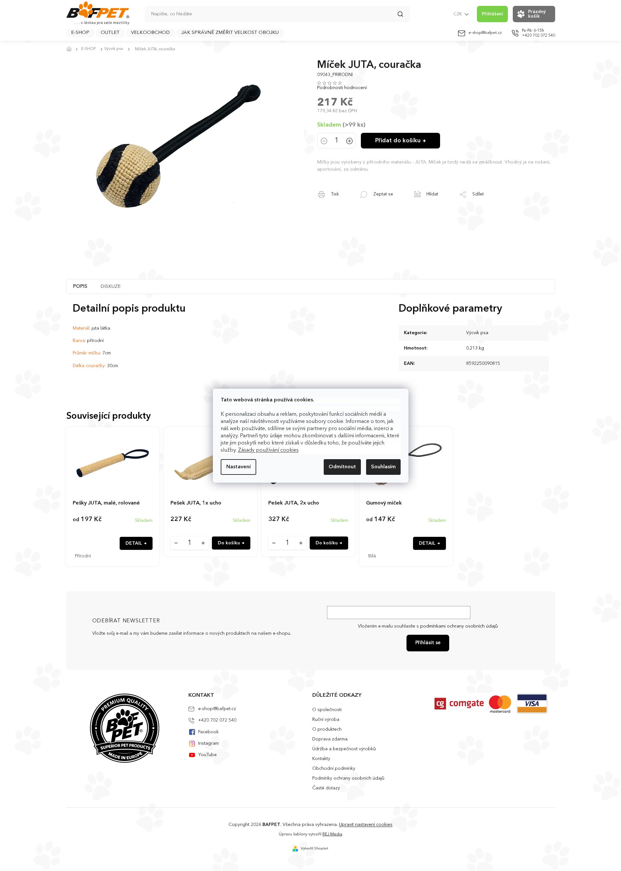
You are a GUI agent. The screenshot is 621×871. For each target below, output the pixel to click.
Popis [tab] (80, 286)
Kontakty (321, 758)
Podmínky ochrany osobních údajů (348, 778)
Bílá (372, 556)
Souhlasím (383, 467)
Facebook (208, 732)
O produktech (327, 729)
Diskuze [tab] (110, 286)
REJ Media (332, 834)
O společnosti (327, 710)
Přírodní (83, 556)
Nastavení (238, 467)
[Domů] (71, 49)
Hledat (403, 16)
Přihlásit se (427, 643)
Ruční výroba (325, 719)
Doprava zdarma (329, 739)
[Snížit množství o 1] (324, 142)
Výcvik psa (477, 333)
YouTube (207, 755)
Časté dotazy (326, 788)
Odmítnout (342, 467)
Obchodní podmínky (333, 768)
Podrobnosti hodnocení (342, 88)
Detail (134, 543)
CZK (458, 14)
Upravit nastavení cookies (365, 824)
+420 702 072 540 (217, 720)
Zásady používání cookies (268, 450)
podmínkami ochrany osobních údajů (459, 626)
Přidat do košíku (398, 141)
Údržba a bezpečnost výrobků (344, 749)
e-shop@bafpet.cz (217, 709)
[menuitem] (80, 33)
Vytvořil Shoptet (314, 848)
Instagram (208, 743)
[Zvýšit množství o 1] (349, 142)
